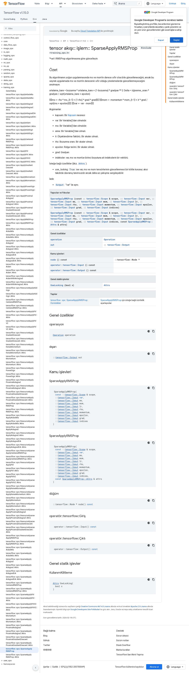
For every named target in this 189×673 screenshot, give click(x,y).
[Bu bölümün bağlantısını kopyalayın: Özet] (60, 70)
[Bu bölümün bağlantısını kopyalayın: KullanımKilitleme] (76, 573)
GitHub (172, 3)
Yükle (37, 3)
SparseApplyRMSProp (61, 198)
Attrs (82, 163)
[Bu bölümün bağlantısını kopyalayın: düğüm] (62, 494)
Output (59, 184)
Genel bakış (9, 19)
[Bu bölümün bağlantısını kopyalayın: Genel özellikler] (78, 315)
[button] (19, 38)
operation (56, 239)
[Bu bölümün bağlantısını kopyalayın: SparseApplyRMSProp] (82, 381)
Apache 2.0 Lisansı (139, 606)
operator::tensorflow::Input (67, 265)
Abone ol (154, 666)
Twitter (46, 645)
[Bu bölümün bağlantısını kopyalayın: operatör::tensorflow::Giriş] (89, 516)
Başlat (176, 40)
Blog (45, 636)
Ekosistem (77, 3)
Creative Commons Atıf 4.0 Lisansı (95, 606)
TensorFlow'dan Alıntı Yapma (129, 654)
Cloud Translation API (90, 31)
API (60, 3)
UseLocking (56, 285)
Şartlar (46, 667)
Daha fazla (97, 3)
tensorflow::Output (118, 244)
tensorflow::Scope (97, 198)
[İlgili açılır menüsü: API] (65, 3)
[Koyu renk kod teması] (148, 331)
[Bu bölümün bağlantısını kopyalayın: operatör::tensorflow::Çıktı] (89, 538)
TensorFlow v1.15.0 (16, 13)
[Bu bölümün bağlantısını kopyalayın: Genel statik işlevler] (84, 564)
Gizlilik (55, 667)
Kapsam (72, 115)
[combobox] (127, 3)
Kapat (161, 40)
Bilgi (47, 3)
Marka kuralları (123, 650)
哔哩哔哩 (47, 650)
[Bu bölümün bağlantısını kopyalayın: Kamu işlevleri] (75, 372)
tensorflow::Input (134, 198)
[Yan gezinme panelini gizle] (36, 668)
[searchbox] (20, 28)
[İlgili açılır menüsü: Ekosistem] (86, 3)
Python (24, 19)
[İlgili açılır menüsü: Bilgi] (52, 3)
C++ (35, 19)
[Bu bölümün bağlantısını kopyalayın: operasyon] (67, 324)
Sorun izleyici (122, 636)
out (52, 244)
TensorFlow (54, 41)
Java (44, 19)
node (53, 259)
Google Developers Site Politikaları (85, 609)
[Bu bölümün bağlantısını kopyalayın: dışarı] (60, 347)
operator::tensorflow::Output (67, 270)
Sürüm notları (122, 640)
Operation (109, 239)
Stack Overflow (123, 645)
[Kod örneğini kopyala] (153, 331)
